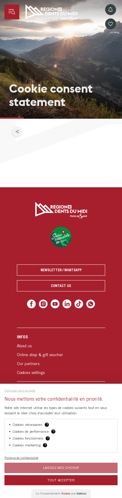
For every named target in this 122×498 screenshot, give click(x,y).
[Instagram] (45, 303)
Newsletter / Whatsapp (61, 270)
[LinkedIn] (66, 303)
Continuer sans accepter (20, 390)
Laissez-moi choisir (61, 467)
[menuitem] (61, 353)
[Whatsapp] (88, 303)
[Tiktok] (77, 303)
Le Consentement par (61, 493)
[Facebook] (34, 303)
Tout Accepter (61, 480)
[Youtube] (56, 303)
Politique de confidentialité (21, 457)
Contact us (61, 285)
